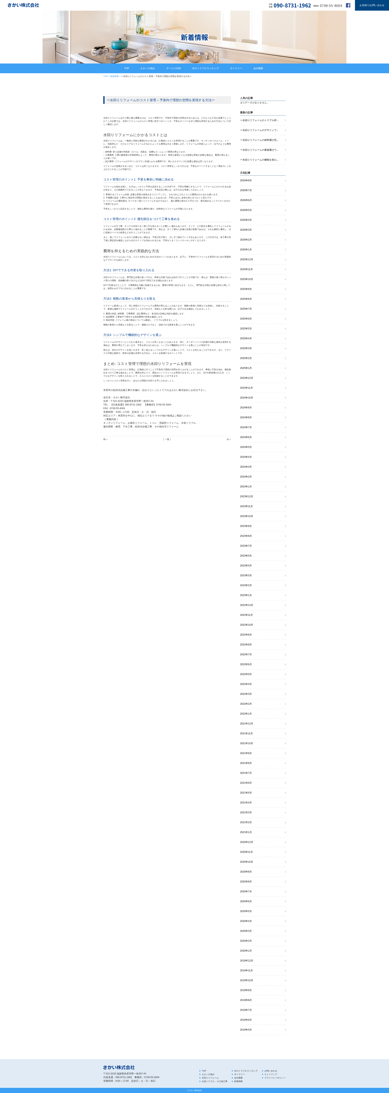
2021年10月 (246, 743)
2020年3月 (246, 931)
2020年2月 (246, 941)
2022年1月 (246, 713)
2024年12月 (246, 378)
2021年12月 (246, 723)
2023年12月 (246, 496)
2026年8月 (246, 180)
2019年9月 (246, 990)
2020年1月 (246, 950)
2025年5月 (246, 328)
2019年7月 (246, 1010)
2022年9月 (246, 634)
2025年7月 (246, 309)
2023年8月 (246, 536)
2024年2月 (246, 476)
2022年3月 (246, 694)
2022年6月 (246, 664)
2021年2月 (246, 822)
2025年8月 (246, 299)
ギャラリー (236, 68)
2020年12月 (246, 842)
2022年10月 (246, 625)
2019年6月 (246, 1020)
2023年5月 (246, 555)
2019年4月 (246, 1029)
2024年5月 (246, 447)
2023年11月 (246, 506)
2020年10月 (246, 862)
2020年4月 (246, 921)
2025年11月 (246, 269)
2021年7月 (246, 773)
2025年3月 (246, 348)
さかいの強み (147, 68)
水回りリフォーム (210, 1078)
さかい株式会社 (195, 1090)
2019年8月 (246, 1000)
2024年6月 (246, 437)
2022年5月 (246, 674)
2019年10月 (246, 980)
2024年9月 (246, 407)
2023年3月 (246, 575)
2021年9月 (246, 753)
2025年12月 (246, 259)
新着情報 (114, 76)
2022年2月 (246, 704)
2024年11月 (246, 388)
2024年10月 (246, 397)
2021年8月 (246, 763)
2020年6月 (246, 901)
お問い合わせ (270, 1071)
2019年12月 (246, 960)
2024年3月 (246, 467)
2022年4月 (246, 684)
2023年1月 (246, 595)
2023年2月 (246, 585)
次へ (229, 439)
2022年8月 (246, 644)
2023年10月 (246, 516)
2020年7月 (246, 891)
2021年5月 (246, 792)
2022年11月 (246, 615)
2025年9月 (246, 289)
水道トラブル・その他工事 (214, 1081)
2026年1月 (246, 249)
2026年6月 (246, 200)
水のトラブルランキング (205, 68)
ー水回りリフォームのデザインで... (259, 130)
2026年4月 (246, 220)
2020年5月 (246, 911)
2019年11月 (246, 970)
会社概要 (258, 68)
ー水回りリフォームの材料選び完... (259, 140)
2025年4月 (246, 338)
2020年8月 (246, 881)
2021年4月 (246, 802)
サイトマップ (270, 1074)
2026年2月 (246, 239)
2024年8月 (246, 417)
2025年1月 (246, 368)
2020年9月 (246, 871)
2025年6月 (246, 318)
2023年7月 (246, 546)
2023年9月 (246, 526)
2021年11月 (246, 733)
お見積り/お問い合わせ (372, 5)
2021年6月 (246, 783)
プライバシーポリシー (275, 1078)
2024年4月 (246, 457)
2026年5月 (246, 210)
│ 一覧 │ (167, 439)
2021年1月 (246, 832)
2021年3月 (246, 812)
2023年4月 (246, 565)
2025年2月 (246, 358)
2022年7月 (246, 654)
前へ (105, 439)
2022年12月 (246, 605)
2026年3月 (246, 230)
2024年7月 (246, 427)
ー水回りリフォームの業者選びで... (259, 150)
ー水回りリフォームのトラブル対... (259, 120)
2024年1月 (246, 486)
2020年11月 (246, 852)
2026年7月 (246, 190)
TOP (126, 68)
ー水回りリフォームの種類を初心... (259, 159)
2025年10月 (246, 279)
